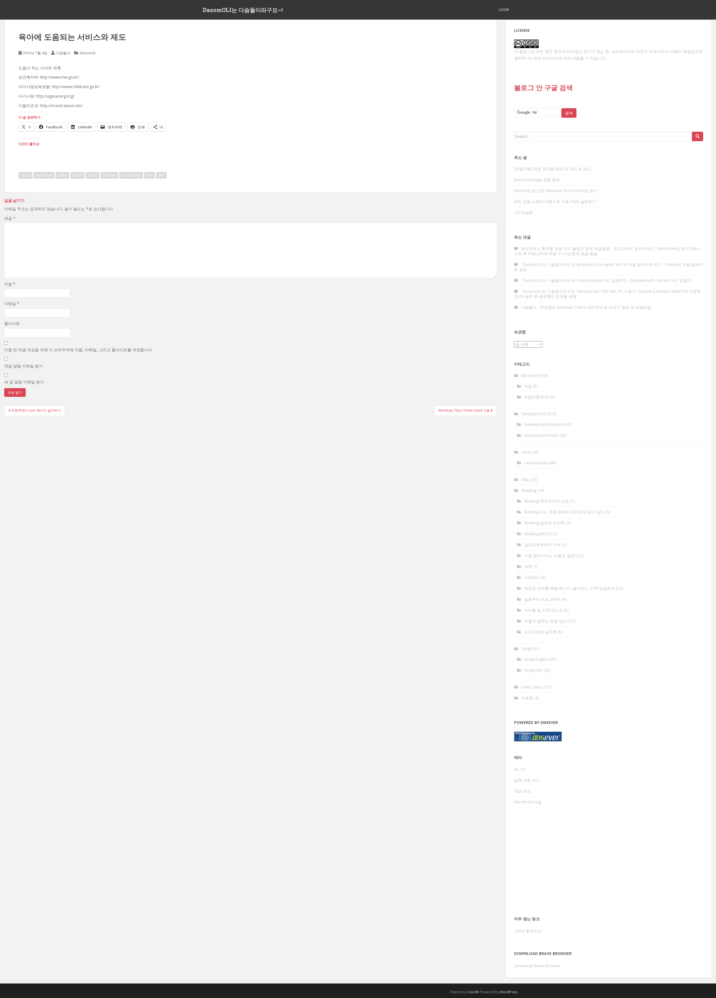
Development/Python (543, 424)
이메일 (11, 303)
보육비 (77, 175)
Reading (528, 490)
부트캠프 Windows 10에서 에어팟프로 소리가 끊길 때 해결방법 (595, 307)
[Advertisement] (608, 863)
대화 (528, 566)
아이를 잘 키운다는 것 (543, 610)
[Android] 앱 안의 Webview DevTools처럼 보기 (555, 190)
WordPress (508, 992)
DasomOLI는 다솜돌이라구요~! (243, 9)
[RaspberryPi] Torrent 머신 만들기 (661, 280)
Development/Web (541, 435)
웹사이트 (12, 323)
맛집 (528, 386)
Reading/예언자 (538, 533)
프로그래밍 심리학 (540, 631)
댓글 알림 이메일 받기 (23, 366)
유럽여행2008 (536, 397)
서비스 (93, 175)
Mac (525, 479)
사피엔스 (532, 577)
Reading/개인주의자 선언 (546, 501)
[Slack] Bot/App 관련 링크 (537, 179)
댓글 (9, 218)
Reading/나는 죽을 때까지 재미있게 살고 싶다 (564, 512)
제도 (161, 175)
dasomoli (87, 52)
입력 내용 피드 (527, 780)
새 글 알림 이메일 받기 (24, 381)
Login (504, 9)
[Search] (697, 136)
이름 (9, 284)
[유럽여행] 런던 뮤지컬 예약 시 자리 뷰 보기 (552, 168)
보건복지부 (44, 175)
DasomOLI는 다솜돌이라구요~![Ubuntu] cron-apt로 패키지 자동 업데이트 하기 (591, 264)
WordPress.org (527, 801)
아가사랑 (109, 175)
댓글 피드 (522, 791)
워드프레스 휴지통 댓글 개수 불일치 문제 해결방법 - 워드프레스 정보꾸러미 (587, 248)
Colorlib (472, 992)
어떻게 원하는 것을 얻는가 (547, 621)
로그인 (520, 769)
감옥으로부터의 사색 (542, 544)
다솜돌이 (63, 52)
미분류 (527, 697)
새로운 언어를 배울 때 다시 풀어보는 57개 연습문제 (569, 588)
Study (526, 648)
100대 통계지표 (527, 931)
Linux (526, 452)
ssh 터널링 (523, 212)
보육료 (62, 175)
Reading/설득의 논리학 (544, 522)
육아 (149, 175)
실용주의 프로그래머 (542, 599)
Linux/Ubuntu (536, 462)
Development (533, 413)
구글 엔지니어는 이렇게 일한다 (551, 555)
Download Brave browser (537, 965)
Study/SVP (533, 670)
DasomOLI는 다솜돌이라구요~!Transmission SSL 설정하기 (574, 280)
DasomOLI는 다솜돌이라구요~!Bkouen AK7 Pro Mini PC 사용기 (578, 291)
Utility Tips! (531, 687)
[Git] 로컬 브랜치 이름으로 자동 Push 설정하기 (555, 201)
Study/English (536, 659)
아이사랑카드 (131, 175)
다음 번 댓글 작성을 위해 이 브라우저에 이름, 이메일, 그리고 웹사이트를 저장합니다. (78, 349)
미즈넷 (25, 175)
